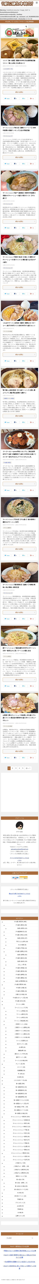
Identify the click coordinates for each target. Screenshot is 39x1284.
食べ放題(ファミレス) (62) (21, 1100)
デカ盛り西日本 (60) (20, 984)
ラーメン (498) (20, 1004)
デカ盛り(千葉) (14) (21, 948)
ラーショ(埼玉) (7, 656)
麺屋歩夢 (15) (22, 1050)
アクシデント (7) (20, 1202)
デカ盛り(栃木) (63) (21, 958)
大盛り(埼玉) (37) (22, 938)
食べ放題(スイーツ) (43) (21, 1110)
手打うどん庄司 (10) (22, 941)
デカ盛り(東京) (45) (21, 925)
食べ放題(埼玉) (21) (21, 1087)
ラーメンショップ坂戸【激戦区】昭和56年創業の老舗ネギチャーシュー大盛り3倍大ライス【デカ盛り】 (19, 195)
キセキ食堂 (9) (22, 945)
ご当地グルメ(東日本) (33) (21, 1169)
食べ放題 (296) (20, 1083)
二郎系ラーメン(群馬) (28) (22, 1027)
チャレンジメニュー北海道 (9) (21, 1120)
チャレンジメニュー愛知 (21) (21, 1149)
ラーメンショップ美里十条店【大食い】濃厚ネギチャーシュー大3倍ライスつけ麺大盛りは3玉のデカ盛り (19, 259)
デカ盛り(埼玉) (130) (21, 935)
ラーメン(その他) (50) (21, 1060)
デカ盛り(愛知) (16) (21, 978)
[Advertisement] (19, 791)
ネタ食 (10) (20, 1192)
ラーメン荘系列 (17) (22, 1040)
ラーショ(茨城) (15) (22, 1011)
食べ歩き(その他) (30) (21, 1186)
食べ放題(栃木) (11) (21, 1090)
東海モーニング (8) (21, 1176)
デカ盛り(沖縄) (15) (21, 991)
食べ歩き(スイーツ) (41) (21, 1189)
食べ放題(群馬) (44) (21, 1097)
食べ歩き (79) (20, 1179)
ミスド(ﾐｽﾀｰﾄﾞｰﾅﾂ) (8, 69)
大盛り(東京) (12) (22, 928)
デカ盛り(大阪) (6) (21, 987)
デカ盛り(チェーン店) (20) (20, 997)
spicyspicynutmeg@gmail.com (19, 849)
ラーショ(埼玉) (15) (22, 1017)
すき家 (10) (20, 1077)
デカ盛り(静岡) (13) (21, 974)
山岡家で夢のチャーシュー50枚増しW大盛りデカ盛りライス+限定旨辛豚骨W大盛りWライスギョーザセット (19, 717)
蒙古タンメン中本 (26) (21, 1054)
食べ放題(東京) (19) (21, 1093)
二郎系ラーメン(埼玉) (9, 398)
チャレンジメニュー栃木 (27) (21, 1140)
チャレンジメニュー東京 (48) (21, 1123)
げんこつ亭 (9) (22, 964)
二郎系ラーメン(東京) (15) (22, 1034)
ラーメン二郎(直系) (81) (21, 1020)
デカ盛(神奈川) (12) (21, 931)
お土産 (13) (20, 1206)
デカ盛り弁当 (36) (20, 1001)
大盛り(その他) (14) (21, 994)
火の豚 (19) (22, 1047)
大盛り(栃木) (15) (22, 961)
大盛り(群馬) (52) (22, 954)
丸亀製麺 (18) (21, 1070)
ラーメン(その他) (8, 331)
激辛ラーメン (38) (21, 1057)
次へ (27, 768)
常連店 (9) (20, 1199)
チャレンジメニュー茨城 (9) (21, 1143)
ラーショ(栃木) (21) (22, 1014)
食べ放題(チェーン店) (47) (21, 1103)
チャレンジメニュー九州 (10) (21, 1159)
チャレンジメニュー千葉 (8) (21, 1130)
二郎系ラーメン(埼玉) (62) (22, 1030)
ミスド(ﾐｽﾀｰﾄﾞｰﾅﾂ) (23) (20, 1080)
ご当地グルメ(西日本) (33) (21, 1173)
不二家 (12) (21, 1073)
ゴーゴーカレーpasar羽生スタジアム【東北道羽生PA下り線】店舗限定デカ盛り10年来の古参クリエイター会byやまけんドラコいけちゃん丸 (19, 454)
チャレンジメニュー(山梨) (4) (21, 1146)
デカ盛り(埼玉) (7, 462)
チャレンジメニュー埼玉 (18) (21, 1133)
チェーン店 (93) (20, 1063)
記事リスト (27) (20, 1216)
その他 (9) (20, 1212)
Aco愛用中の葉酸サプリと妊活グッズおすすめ (20, 1261)
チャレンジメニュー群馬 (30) (21, 1136)
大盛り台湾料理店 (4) (21, 981)
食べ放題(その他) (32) (21, 1113)
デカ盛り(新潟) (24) (21, 971)
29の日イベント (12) (20, 1196)
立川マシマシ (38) (22, 1044)
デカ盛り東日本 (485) (20, 921)
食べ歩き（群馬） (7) (21, 1182)
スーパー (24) (21, 1067)
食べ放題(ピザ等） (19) (21, 1106)
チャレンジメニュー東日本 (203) (20, 1116)
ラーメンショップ (8, 136)
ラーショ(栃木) (7, 527)
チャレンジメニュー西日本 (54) (20, 1153)
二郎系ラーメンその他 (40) (22, 1037)
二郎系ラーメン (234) (21, 1024)
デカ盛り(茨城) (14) (21, 968)
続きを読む (19, 92)
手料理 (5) (20, 1209)
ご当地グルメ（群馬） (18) (21, 1166)
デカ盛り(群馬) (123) (21, 951)
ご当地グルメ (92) (20, 1163)
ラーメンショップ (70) (21, 1007)
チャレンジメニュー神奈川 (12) (21, 1126)
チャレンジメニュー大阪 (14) (21, 1156)
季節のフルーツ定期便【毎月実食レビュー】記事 (20, 1250)
